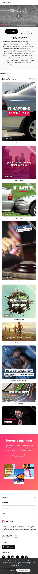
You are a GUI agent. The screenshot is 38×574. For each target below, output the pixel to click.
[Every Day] (19, 111)
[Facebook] (7, 536)
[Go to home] (7, 2)
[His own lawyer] (19, 250)
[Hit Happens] (19, 199)
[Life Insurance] (19, 415)
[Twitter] (17, 557)
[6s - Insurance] (19, 392)
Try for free (19, 457)
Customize (11, 31)
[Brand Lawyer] (19, 162)
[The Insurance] (19, 331)
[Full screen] (35, 21)
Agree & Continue (23, 570)
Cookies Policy (23, 565)
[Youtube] (12, 557)
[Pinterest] (26, 557)
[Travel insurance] (19, 301)
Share (26, 31)
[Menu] (35, 2)
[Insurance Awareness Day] (19, 362)
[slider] (2, 24)
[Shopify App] (19, 547)
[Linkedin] (22, 557)
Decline (12, 570)
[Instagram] (16, 536)
